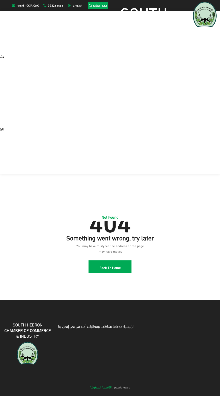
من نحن (75, 326)
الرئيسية (128, 326)
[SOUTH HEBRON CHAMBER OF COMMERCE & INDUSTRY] (27, 353)
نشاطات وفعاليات (99, 326)
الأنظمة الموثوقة (101, 387)
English (77, 5)
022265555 (55, 5)
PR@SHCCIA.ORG (28, 5)
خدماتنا (117, 326)
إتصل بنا (63, 326)
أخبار (83, 326)
